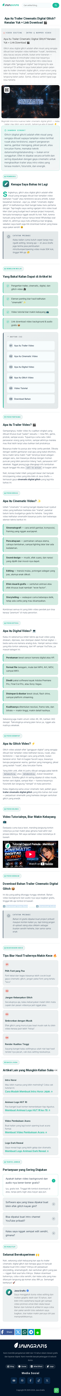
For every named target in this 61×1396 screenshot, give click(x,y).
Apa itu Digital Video (21, 367)
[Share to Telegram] (31, 1332)
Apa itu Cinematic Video (23, 356)
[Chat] (56, 1390)
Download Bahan (20, 399)
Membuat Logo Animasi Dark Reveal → (27, 1150)
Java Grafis (40, 1390)
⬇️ (19, 906)
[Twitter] (47, 1380)
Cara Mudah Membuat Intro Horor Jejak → (29, 1091)
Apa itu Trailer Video (22, 345)
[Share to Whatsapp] (25, 1332)
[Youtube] (14, 1380)
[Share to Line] (38, 1332)
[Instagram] (22, 1380)
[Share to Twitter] (18, 1332)
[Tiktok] (39, 1380)
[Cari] (55, 5)
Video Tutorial (18, 388)
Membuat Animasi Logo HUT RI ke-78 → (27, 1110)
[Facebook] (30, 1380)
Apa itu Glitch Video (21, 377)
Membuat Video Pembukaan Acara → (26, 1132)
